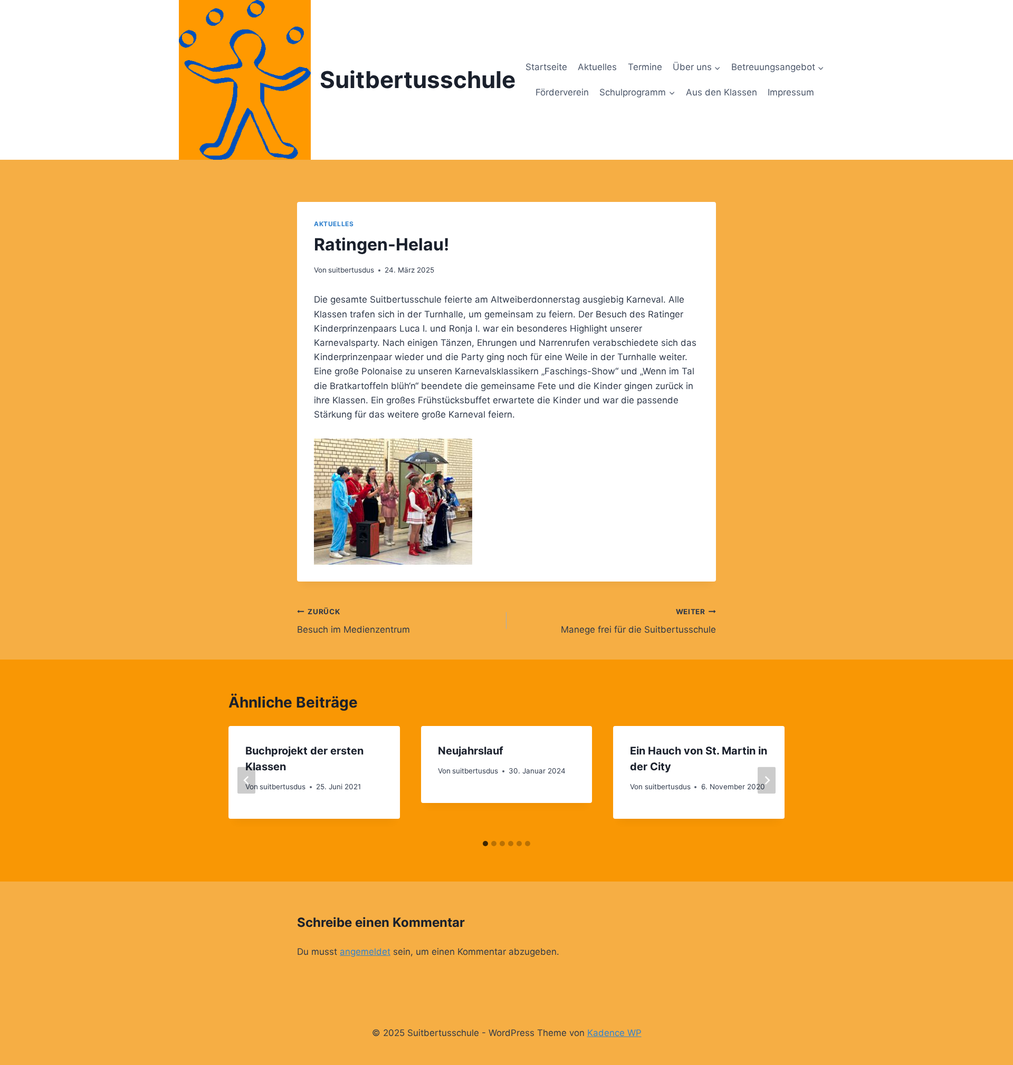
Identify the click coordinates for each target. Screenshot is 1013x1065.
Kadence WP (614, 1033)
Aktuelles (597, 67)
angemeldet (365, 951)
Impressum (791, 92)
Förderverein (562, 92)
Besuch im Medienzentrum (353, 621)
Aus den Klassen (721, 92)
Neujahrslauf (470, 750)
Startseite (546, 67)
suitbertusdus (351, 270)
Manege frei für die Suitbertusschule (638, 621)
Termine (645, 67)
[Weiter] (767, 780)
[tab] (485, 843)
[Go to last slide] (246, 780)
